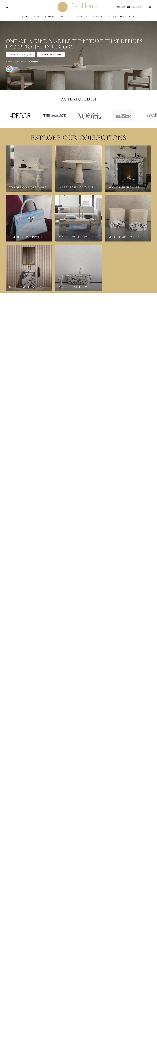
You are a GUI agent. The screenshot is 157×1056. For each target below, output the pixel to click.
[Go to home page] (78, 7)
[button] (7, 7)
